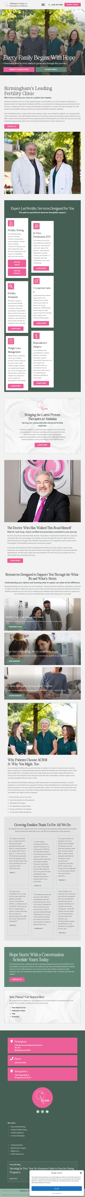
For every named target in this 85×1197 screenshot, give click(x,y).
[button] (81, 1173)
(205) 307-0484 (20, 1063)
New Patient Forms (19, 1008)
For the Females (17, 272)
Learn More (15, 329)
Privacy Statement (57, 1193)
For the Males (17, 263)
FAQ (13, 1014)
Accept (56, 1189)
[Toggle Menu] (43, 5)
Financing (15, 1017)
